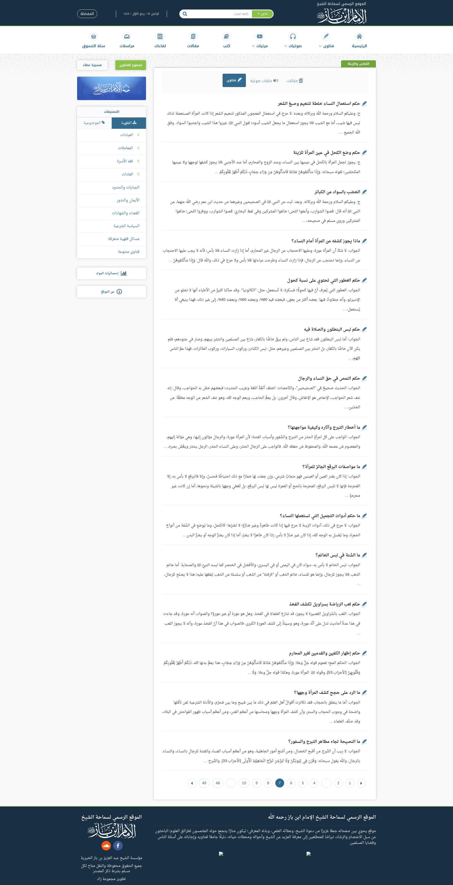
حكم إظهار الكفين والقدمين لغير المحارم (324, 653)
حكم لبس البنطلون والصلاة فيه (332, 330)
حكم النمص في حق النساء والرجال (329, 379)
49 (204, 783)
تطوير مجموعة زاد (111, 879)
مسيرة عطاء (92, 65)
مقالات (293, 80)
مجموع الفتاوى (130, 65)
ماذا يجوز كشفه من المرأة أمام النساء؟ (326, 241)
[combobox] (221, 13)
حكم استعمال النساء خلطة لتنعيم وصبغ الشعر (319, 104)
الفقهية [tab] (127, 123)
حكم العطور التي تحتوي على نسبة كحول (323, 281)
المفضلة (87, 13)
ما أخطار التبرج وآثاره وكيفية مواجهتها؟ (324, 428)
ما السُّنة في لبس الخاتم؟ (338, 555)
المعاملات (125, 148)
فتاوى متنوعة (128, 251)
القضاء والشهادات (125, 213)
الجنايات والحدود (125, 187)
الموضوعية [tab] (92, 123)
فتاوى (231, 80)
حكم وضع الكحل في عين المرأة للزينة (326, 153)
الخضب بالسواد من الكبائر (337, 192)
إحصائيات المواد (108, 273)
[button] (326, 40)
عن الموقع (109, 292)
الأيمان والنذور (128, 200)
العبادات (126, 135)
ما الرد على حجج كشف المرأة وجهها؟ (327, 693)
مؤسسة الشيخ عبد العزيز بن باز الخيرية (111, 858)
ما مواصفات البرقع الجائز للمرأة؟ (331, 467)
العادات (127, 174)
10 (244, 783)
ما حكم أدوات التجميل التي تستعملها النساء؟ (320, 516)
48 (218, 783)
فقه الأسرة (125, 161)
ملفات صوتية (261, 80)
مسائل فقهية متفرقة (123, 239)
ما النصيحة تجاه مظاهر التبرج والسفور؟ (324, 742)
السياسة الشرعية (126, 226)
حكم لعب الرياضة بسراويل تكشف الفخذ (324, 604)
